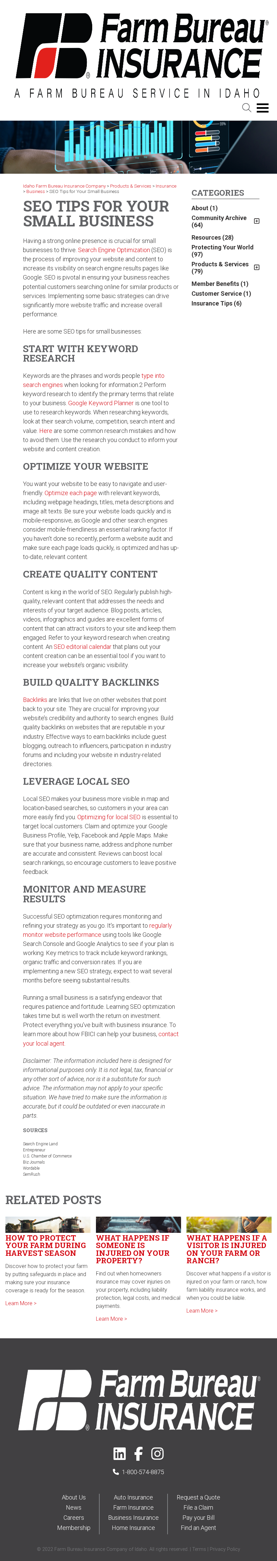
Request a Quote (198, 1497)
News (73, 1507)
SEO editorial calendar (82, 646)
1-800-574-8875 (143, 1471)
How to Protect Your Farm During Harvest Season (45, 1245)
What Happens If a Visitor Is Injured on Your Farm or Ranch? (226, 1249)
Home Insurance (133, 1527)
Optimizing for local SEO (109, 817)
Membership (74, 1527)
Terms (199, 1549)
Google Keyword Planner (101, 403)
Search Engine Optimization (114, 249)
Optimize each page (71, 492)
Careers (74, 1517)
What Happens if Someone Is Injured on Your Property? (133, 1249)
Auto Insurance (133, 1497)
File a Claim (198, 1507)
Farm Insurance (133, 1507)
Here (45, 430)
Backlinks (35, 699)
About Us (74, 1497)
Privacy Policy (225, 1549)
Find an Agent (198, 1527)
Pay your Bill (198, 1517)
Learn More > (20, 1303)
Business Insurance (133, 1517)
